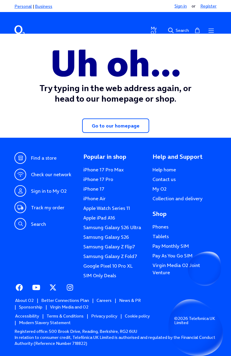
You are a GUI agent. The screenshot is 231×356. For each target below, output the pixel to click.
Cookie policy (137, 316)
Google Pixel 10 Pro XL (108, 265)
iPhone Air (94, 198)
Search (182, 30)
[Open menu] (211, 30)
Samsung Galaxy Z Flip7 (109, 246)
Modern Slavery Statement (45, 323)
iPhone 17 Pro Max (103, 169)
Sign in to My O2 (48, 191)
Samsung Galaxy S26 (106, 237)
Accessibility (27, 316)
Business (43, 6)
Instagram (70, 287)
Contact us (164, 179)
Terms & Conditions (65, 316)
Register (208, 6)
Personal (23, 6)
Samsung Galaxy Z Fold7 (110, 256)
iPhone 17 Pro (98, 179)
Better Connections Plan (65, 300)
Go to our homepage (116, 125)
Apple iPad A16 (99, 217)
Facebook (19, 287)
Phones (160, 226)
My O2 (154, 30)
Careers (104, 300)
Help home (164, 169)
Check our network (51, 174)
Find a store (44, 158)
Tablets (160, 236)
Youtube (36, 287)
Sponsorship (30, 307)
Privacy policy (104, 316)
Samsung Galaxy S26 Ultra (112, 227)
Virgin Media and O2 (69, 307)
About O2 (24, 300)
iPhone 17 (93, 189)
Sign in (180, 6)
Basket (197, 30)
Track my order (47, 207)
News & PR (130, 300)
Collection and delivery (177, 198)
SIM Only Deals (99, 275)
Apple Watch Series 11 (106, 208)
